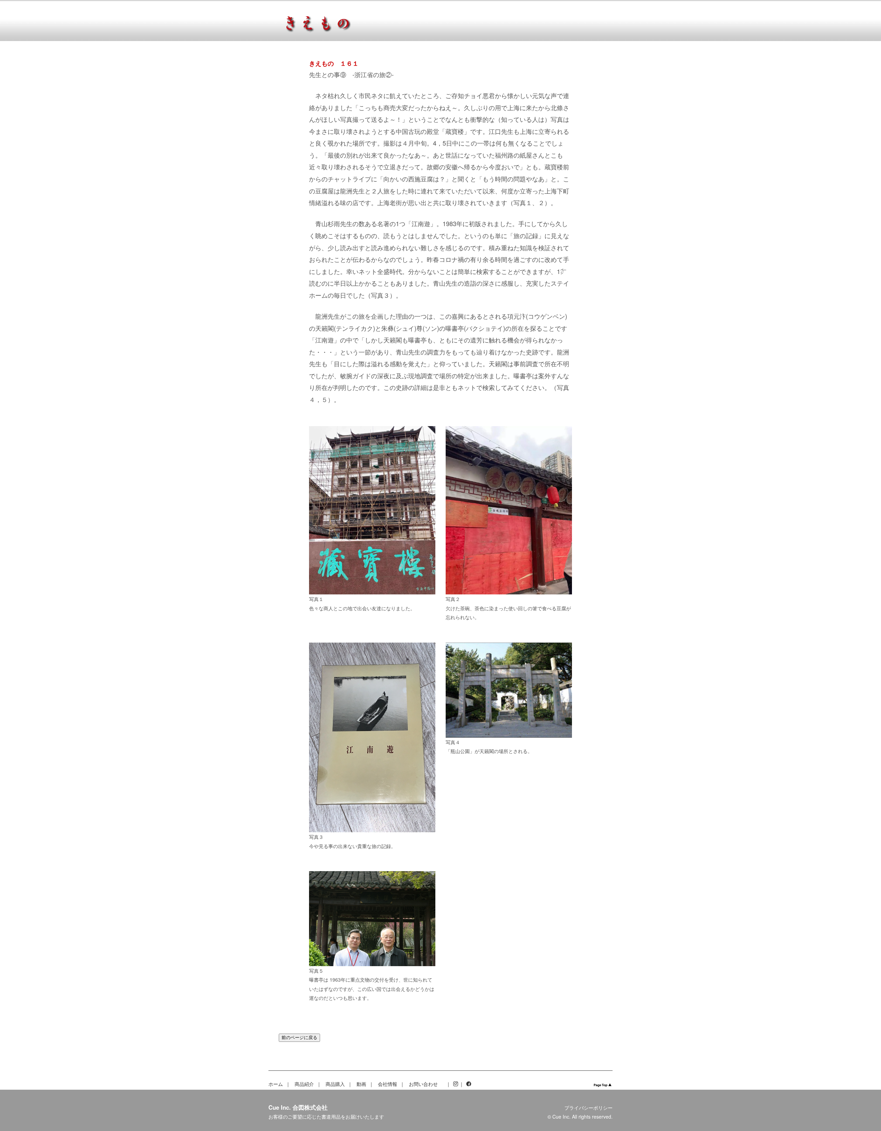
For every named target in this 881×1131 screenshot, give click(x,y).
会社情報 (387, 1083)
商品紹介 (304, 1083)
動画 (361, 1083)
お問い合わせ (423, 1083)
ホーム (275, 1083)
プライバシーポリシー (588, 1107)
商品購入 (335, 1083)
